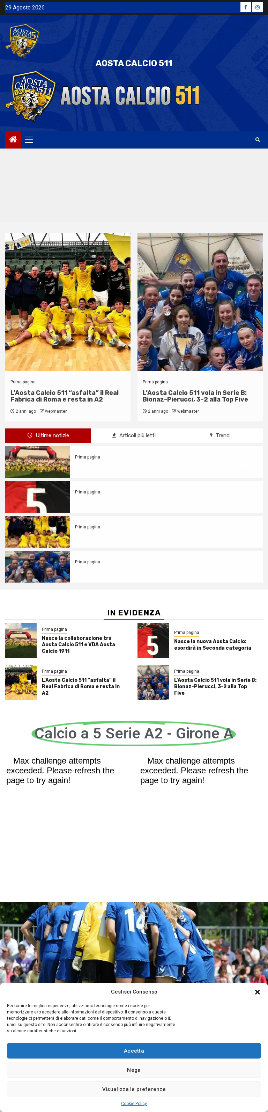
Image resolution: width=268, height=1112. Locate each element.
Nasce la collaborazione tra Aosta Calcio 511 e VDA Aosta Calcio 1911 (161, 466)
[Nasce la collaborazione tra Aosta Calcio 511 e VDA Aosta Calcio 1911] (37, 462)
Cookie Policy (134, 1103)
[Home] (13, 140)
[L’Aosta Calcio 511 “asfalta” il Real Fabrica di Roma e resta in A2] (37, 532)
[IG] (257, 7)
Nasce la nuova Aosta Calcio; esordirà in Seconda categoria (150, 501)
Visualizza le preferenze (134, 1089)
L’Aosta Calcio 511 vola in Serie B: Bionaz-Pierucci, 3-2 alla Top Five (195, 396)
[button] (257, 991)
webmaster (56, 411)
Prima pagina (23, 382)
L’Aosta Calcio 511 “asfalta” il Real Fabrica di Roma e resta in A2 (64, 396)
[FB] (245, 7)
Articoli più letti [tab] (137, 435)
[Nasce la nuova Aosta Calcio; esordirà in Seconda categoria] (37, 497)
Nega (134, 1070)
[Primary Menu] (32, 140)
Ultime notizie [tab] (51, 435)
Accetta (134, 1051)
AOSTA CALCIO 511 (134, 63)
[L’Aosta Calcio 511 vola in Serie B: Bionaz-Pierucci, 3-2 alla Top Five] (37, 567)
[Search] (257, 139)
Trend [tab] (222, 435)
